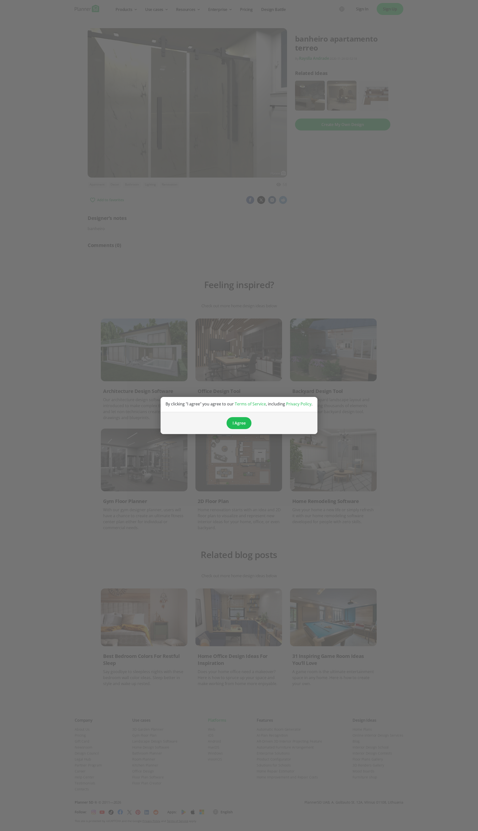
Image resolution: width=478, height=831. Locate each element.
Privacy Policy (298, 404)
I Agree (239, 423)
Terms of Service (250, 404)
